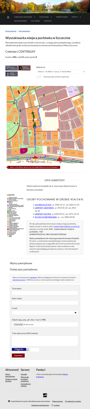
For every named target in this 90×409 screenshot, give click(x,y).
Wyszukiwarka (20, 21)
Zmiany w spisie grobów (11, 380)
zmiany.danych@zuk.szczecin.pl (66, 226)
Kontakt (48, 21)
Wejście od (40, 67)
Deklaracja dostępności (40, 405)
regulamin (33, 277)
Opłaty (75, 17)
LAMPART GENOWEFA (44, 208)
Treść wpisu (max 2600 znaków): (25, 333)
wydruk (57, 405)
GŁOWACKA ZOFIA (43, 205)
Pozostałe (44, 17)
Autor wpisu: (17, 298)
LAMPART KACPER (43, 214)
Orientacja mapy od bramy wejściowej (56, 77)
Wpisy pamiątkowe (10, 375)
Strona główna (10, 31)
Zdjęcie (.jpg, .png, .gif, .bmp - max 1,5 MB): (29, 320)
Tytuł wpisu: (17, 288)
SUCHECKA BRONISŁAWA (46, 217)
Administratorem (19, 280)
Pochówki (36, 21)
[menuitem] (8, 17)
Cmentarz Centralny (23, 17)
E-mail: (14, 308)
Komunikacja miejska (26, 385)
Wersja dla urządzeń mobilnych (25, 379)
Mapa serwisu (57, 401)
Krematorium (62, 17)
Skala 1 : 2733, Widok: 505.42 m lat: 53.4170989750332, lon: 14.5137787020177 (34, 167)
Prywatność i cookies (73, 401)
